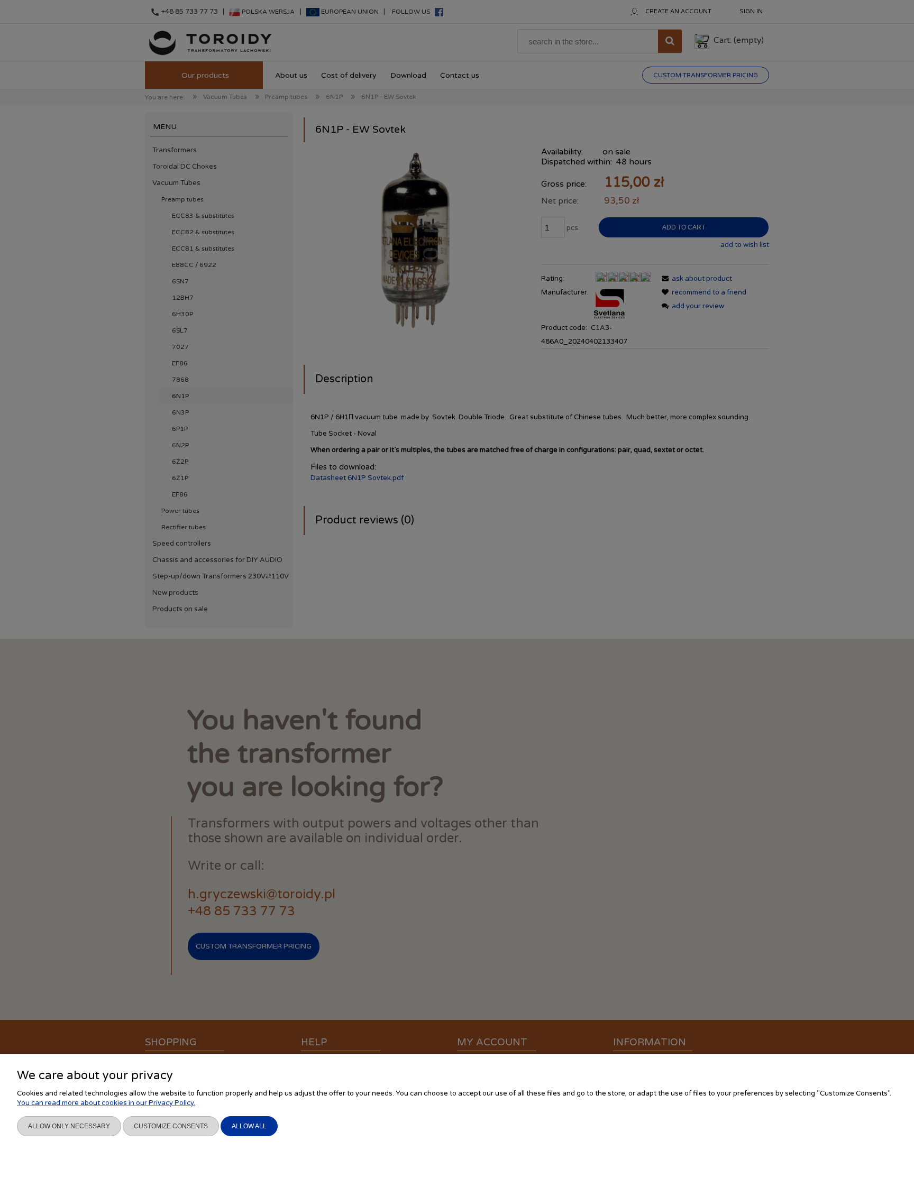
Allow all (249, 1126)
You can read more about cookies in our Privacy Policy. (106, 1103)
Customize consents (171, 1126)
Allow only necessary (69, 1126)
